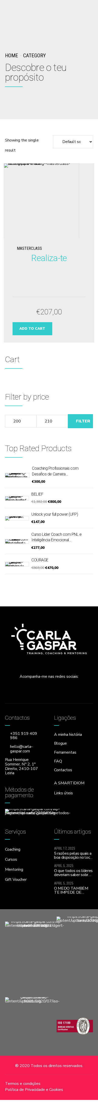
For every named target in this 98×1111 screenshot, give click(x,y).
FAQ (58, 761)
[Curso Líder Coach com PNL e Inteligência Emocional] (17, 541)
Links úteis (63, 793)
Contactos (63, 770)
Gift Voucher (16, 879)
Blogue (60, 743)
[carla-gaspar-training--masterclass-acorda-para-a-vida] (49, 200)
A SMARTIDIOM (69, 783)
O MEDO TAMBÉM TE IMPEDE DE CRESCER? (71, 892)
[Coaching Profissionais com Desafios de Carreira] (17, 475)
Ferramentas (65, 752)
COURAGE (39, 560)
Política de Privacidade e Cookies (34, 1089)
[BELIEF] (17, 498)
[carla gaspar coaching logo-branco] (49, 639)
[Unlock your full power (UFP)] (17, 518)
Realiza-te (49, 258)
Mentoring (14, 869)
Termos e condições (22, 1083)
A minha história (68, 734)
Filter (83, 421)
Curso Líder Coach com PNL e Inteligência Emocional (56, 537)
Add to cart (32, 328)
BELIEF (37, 494)
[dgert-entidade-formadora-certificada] (34, 952)
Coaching (12, 849)
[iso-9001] (32, 1025)
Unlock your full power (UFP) (54, 514)
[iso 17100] (75, 1025)
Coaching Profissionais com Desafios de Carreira (55, 471)
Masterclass (29, 248)
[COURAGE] (17, 564)
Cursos (11, 859)
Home (11, 56)
